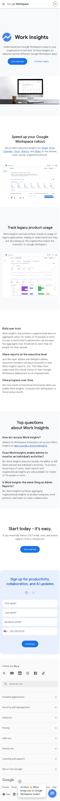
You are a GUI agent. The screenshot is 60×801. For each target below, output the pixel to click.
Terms (14, 786)
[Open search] (55, 4)
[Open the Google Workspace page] (18, 4)
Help (4, 791)
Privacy (5, 786)
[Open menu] (3, 4)
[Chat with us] (50, 793)
